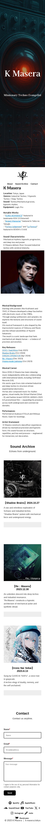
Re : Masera (7, 358)
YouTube (29, 808)
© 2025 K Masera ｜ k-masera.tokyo (22, 820)
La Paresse (31, 226)
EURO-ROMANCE (14, 215)
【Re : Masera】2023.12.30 (22, 588)
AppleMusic (30, 803)
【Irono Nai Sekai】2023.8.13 (22, 669)
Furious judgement (14, 226)
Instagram (19, 813)
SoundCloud (14, 808)
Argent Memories (13, 221)
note (31, 813)
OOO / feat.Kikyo (10, 350)
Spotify (16, 803)
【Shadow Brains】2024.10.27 (21, 502)
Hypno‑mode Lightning (12, 361)
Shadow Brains (8, 353)
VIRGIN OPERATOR (11, 355)
